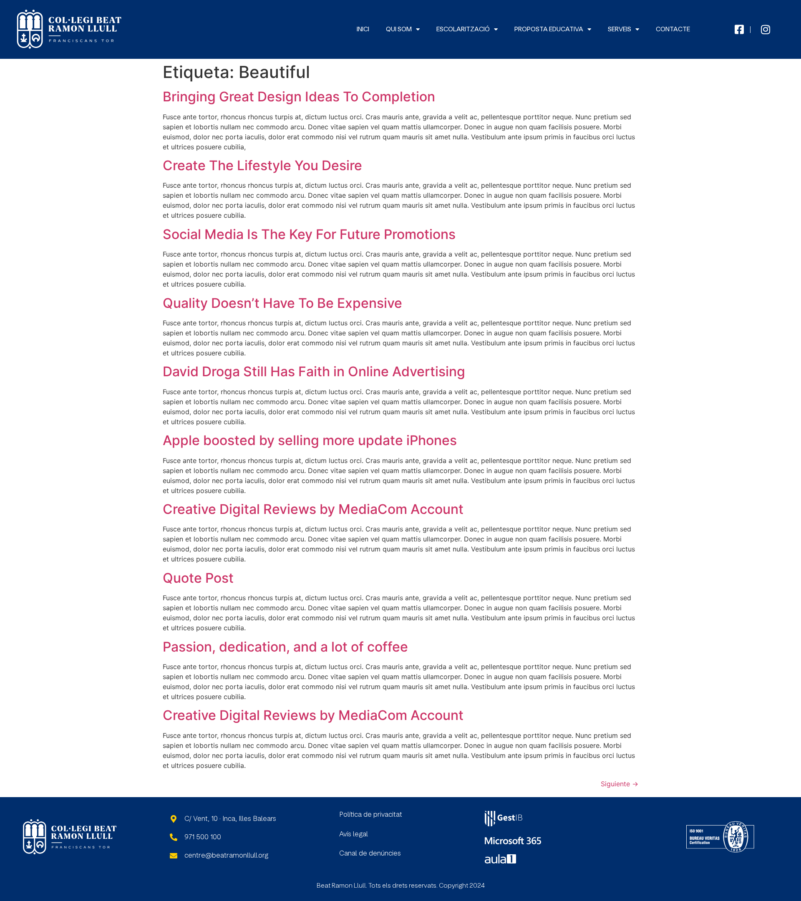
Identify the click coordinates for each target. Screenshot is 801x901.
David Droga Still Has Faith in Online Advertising (314, 371)
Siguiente (619, 784)
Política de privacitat (370, 814)
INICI (363, 29)
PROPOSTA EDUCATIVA (548, 29)
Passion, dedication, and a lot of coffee (285, 647)
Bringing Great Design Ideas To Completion (299, 96)
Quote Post (198, 578)
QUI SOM (399, 29)
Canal (349, 853)
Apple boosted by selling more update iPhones (310, 440)
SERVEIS (619, 29)
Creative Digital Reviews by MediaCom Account (313, 509)
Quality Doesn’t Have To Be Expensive (282, 303)
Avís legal (353, 834)
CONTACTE (673, 29)
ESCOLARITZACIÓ (463, 29)
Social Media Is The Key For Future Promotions (309, 234)
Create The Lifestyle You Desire (262, 165)
